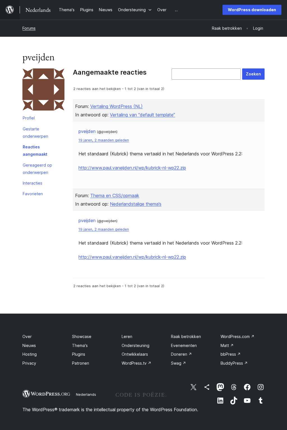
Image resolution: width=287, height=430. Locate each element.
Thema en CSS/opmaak (114, 195)
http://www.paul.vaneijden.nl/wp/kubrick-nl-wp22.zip (132, 168)
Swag (178, 363)
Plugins (78, 354)
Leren (127, 336)
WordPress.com (237, 336)
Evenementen (184, 345)
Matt (227, 345)
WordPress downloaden (252, 9)
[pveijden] (43, 90)
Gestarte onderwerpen (35, 133)
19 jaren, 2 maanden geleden (103, 140)
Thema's (80, 345)
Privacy (29, 363)
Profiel (29, 118)
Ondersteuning (135, 345)
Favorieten (33, 193)
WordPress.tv (136, 363)
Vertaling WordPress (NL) (116, 106)
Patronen (80, 363)
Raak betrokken (186, 336)
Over (27, 336)
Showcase (81, 336)
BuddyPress (234, 363)
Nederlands (86, 394)
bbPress (231, 354)
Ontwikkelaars (135, 354)
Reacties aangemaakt (35, 150)
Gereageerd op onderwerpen (37, 169)
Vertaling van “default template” (142, 115)
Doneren (181, 354)
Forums (29, 28)
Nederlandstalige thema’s (135, 204)
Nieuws (29, 345)
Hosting (29, 354)
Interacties (32, 183)
